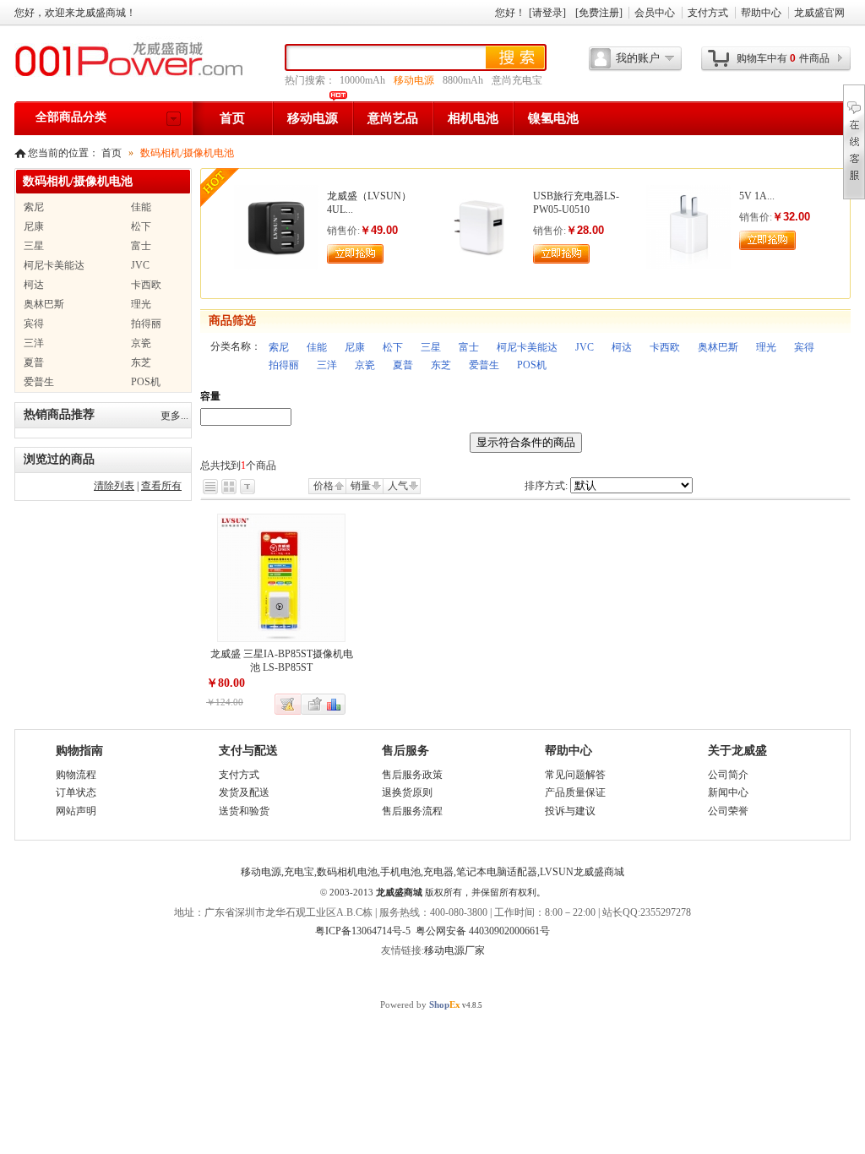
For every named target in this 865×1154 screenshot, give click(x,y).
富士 (469, 347)
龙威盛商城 (399, 892)
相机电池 (473, 118)
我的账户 (638, 58)
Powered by (420, 1004)
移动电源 (414, 80)
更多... (174, 416)
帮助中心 (761, 13)
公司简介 (728, 775)
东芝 (441, 365)
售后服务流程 (412, 811)
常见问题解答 (575, 775)
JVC (584, 347)
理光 (766, 347)
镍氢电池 (553, 118)
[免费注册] (599, 13)
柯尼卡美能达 (527, 347)
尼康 (355, 347)
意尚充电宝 (517, 80)
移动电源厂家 (454, 950)
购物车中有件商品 (783, 58)
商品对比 (334, 704)
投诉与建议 (570, 811)
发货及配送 (244, 792)
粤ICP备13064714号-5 (363, 931)
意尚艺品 (392, 118)
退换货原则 (407, 792)
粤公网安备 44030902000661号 (483, 931)
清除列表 (114, 486)
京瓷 (365, 365)
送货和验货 (244, 811)
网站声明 (76, 811)
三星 (431, 347)
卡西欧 (665, 347)
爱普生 (484, 365)
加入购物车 (355, 254)
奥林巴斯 (718, 347)
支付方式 (708, 13)
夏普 (403, 365)
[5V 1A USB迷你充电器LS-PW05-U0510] (688, 266)
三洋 (327, 365)
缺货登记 (288, 704)
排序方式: (546, 486)
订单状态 (76, 792)
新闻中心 (728, 792)
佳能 (317, 347)
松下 (393, 347)
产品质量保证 (575, 792)
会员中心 (654, 13)
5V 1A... (757, 196)
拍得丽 (284, 365)
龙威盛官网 (819, 13)
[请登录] (547, 13)
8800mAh (463, 80)
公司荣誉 (728, 811)
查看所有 (161, 486)
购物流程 (76, 775)
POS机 (532, 365)
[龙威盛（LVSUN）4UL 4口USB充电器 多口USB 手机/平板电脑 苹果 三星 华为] (276, 266)
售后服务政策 (412, 775)
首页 (232, 118)
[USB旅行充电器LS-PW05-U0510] (482, 266)
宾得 (804, 347)
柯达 (622, 347)
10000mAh (362, 80)
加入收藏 (312, 704)
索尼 (279, 347)
